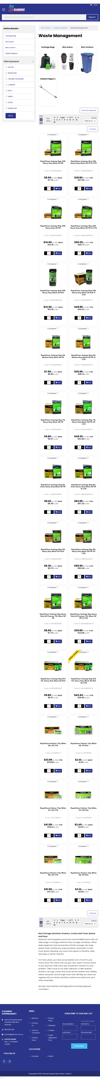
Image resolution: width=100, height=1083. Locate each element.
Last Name (66, 1032)
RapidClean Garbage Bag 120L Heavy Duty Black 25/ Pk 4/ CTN (83, 162)
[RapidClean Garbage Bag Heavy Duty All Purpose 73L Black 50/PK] (53, 601)
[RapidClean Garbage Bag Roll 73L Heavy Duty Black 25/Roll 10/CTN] (83, 666)
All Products (45, 28)
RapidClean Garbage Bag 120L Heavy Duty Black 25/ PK (53, 162)
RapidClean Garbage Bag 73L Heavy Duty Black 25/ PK (53, 421)
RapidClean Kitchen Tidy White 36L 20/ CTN (53, 874)
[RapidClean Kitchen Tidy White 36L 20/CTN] (53, 860)
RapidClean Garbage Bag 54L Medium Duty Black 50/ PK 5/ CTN (83, 357)
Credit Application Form (52, 1037)
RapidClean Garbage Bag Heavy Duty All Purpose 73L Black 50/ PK (53, 616)
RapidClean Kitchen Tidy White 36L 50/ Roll (84, 874)
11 (73, 120)
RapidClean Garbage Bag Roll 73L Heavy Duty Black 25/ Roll (53, 680)
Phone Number (86, 1032)
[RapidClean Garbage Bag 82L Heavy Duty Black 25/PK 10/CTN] (83, 536)
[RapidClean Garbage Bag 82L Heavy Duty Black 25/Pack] (53, 536)
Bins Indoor (9, 42)
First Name (85, 1024)
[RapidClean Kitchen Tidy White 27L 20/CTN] (53, 795)
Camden (35, 1056)
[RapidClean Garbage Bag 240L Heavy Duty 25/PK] (53, 213)
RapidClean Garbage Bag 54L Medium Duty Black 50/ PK (53, 356)
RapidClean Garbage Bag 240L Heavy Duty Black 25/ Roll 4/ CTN (83, 293)
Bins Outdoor (10, 47)
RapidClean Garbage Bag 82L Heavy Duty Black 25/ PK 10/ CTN (83, 551)
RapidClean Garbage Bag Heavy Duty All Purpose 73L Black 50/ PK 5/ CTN (83, 616)
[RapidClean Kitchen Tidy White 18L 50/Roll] (83, 730)
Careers (51, 1030)
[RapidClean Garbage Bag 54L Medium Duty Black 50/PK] (53, 342)
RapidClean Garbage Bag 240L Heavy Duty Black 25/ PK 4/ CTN (83, 227)
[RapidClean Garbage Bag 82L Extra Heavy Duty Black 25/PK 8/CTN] (83, 471)
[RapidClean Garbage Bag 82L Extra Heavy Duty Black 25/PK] (53, 471)
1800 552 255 (9, 1029)
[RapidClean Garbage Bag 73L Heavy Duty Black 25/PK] (53, 407)
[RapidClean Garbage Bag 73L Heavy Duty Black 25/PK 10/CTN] (83, 407)
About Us (35, 1018)
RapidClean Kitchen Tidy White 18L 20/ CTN (53, 744)
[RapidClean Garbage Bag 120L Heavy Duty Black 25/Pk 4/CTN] (83, 148)
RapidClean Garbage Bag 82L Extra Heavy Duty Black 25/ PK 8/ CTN (83, 487)
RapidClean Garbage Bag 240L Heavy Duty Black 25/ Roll (53, 292)
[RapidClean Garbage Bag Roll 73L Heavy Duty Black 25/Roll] (53, 666)
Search (92, 17)
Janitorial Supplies (60, 28)
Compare (52, 134)
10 (70, 120)
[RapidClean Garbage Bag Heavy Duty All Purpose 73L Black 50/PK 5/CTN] (83, 601)
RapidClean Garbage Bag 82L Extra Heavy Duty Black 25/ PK (53, 486)
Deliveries (51, 1025)
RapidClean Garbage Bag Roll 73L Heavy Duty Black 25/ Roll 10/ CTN (83, 681)
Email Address (68, 1024)
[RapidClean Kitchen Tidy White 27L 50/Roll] (83, 795)
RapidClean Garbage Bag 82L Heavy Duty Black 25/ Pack (53, 550)
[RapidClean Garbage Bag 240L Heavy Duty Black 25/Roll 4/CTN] (83, 277)
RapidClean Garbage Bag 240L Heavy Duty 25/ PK (53, 227)
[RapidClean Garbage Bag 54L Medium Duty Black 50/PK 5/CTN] (83, 342)
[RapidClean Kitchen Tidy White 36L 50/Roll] (83, 860)
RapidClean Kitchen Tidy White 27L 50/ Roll (84, 809)
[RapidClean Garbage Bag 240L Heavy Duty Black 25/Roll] (53, 277)
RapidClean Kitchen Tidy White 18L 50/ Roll (84, 744)
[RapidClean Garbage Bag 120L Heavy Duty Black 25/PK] (53, 148)
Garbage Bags (10, 36)
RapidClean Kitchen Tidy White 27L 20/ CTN (53, 809)
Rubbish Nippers (11, 53)
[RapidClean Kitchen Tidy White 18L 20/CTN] (53, 730)
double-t (68, 1074)
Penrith (50, 1056)
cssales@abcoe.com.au (14, 1034)
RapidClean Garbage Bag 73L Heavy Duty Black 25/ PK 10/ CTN (83, 422)
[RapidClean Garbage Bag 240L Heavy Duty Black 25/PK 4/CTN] (83, 213)
